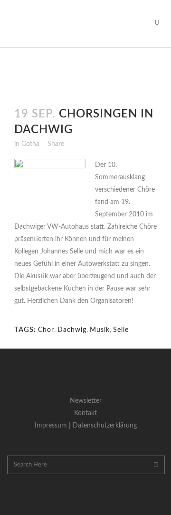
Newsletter (86, 401)
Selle (121, 330)
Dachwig (71, 330)
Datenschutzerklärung (105, 425)
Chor (46, 330)
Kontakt (85, 413)
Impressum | (54, 425)
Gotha (30, 144)
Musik (100, 330)
